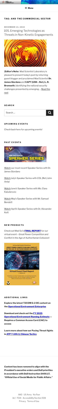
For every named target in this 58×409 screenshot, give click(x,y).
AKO (20, 394)
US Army (28, 394)
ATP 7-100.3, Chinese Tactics (21, 334)
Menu (30, 8)
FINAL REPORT (32, 231)
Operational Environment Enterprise (27, 306)
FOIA (19, 398)
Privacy (22, 401)
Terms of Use (33, 401)
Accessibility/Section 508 (34, 398)
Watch (7, 168)
